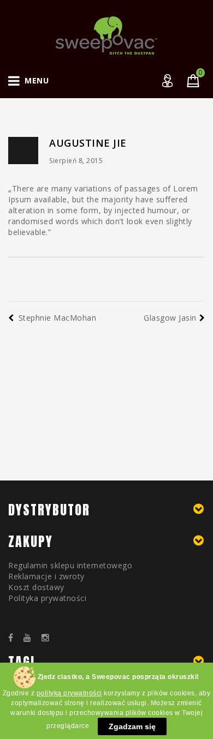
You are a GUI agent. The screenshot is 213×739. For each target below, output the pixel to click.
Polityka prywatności (47, 598)
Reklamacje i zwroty (46, 576)
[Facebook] (14, 638)
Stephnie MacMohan (57, 318)
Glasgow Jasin (170, 318)
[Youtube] (31, 638)
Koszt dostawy (36, 587)
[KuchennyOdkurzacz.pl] (106, 34)
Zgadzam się (132, 726)
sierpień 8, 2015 (76, 160)
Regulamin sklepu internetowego (70, 565)
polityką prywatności (69, 693)
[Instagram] (49, 638)
